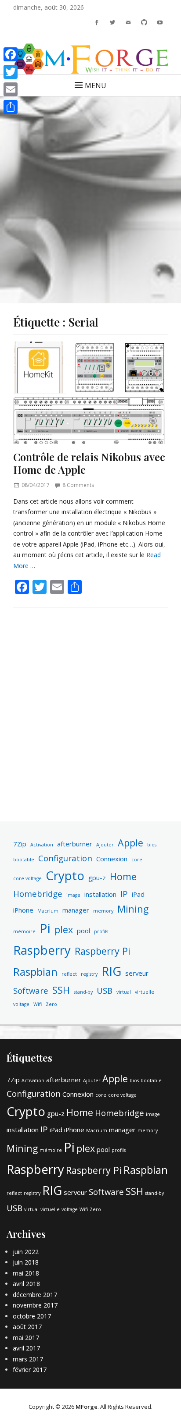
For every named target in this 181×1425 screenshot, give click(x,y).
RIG (111, 971)
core (136, 859)
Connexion (111, 858)
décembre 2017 (35, 1294)
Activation (41, 845)
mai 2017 (26, 1337)
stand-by (83, 992)
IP (124, 893)
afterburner (74, 843)
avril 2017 (26, 1348)
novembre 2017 (35, 1305)
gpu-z (97, 877)
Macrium (47, 911)
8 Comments (78, 485)
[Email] (10, 89)
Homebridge (37, 893)
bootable (23, 859)
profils (101, 931)
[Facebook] (10, 54)
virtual (123, 992)
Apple (130, 842)
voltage (21, 1004)
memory (103, 911)
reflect (69, 974)
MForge (87, 1407)
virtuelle (144, 992)
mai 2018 (26, 1273)
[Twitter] (10, 72)
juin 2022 (26, 1251)
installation (100, 894)
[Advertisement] (90, 193)
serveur (136, 973)
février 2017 (30, 1369)
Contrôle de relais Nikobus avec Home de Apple (89, 463)
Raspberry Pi (102, 951)
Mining (132, 909)
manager (75, 910)
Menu (95, 85)
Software (30, 990)
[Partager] (10, 107)
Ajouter (105, 845)
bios (151, 845)
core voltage (27, 878)
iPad (138, 894)
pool (83, 930)
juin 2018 (26, 1262)
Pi (45, 928)
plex (63, 929)
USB (104, 990)
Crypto (65, 875)
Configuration (65, 858)
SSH (61, 990)
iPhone (23, 910)
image (73, 895)
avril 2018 (26, 1283)
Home (123, 876)
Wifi (37, 1004)
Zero (51, 1004)
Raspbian (35, 971)
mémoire (24, 931)
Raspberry (42, 950)
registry (89, 974)
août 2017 (27, 1326)
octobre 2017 (32, 1316)
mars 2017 (28, 1359)
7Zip (19, 843)
